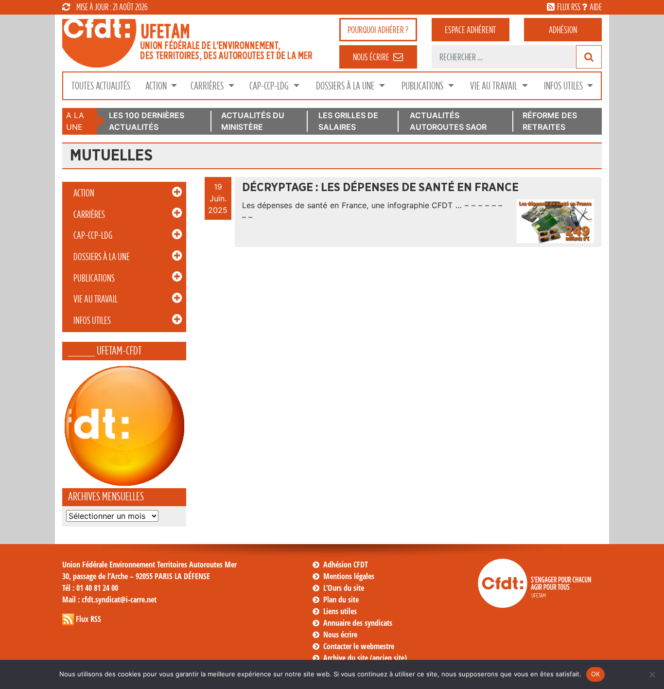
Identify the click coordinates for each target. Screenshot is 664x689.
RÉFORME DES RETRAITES (550, 121)
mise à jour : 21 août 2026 (112, 7)
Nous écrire (340, 634)
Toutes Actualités (100, 85)
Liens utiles (340, 611)
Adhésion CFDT (345, 564)
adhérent (470, 29)
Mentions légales (348, 576)
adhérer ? (378, 29)
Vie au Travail (494, 85)
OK (595, 674)
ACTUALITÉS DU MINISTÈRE (252, 121)
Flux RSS (88, 619)
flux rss (568, 7)
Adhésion (563, 29)
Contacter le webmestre (358, 646)
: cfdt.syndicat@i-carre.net (109, 599)
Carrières (208, 85)
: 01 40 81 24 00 (90, 588)
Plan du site (341, 599)
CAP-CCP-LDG (270, 85)
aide (596, 7)
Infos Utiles (564, 85)
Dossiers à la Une (346, 85)
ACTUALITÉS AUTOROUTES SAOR (448, 121)
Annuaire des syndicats (357, 623)
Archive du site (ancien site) (365, 658)
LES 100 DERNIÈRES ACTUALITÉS (146, 121)
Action (157, 85)
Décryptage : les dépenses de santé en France (380, 188)
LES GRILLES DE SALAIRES (348, 121)
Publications (423, 85)
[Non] (652, 674)
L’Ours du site (343, 588)
